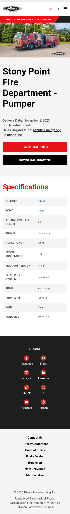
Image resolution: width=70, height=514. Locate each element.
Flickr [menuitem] (43, 363)
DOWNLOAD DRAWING (35, 160)
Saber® (41, 201)
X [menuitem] (43, 393)
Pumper (41, 210)
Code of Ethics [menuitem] (35, 450)
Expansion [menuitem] (35, 462)
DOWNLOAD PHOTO (35, 147)
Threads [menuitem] (43, 407)
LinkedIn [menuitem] (43, 378)
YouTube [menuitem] (26, 407)
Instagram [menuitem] (27, 378)
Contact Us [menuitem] (35, 437)
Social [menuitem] (35, 349)
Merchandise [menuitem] (35, 475)
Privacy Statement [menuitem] (35, 444)
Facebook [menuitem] (27, 363)
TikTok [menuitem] (26, 393)
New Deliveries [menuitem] (35, 469)
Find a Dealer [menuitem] (35, 456)
